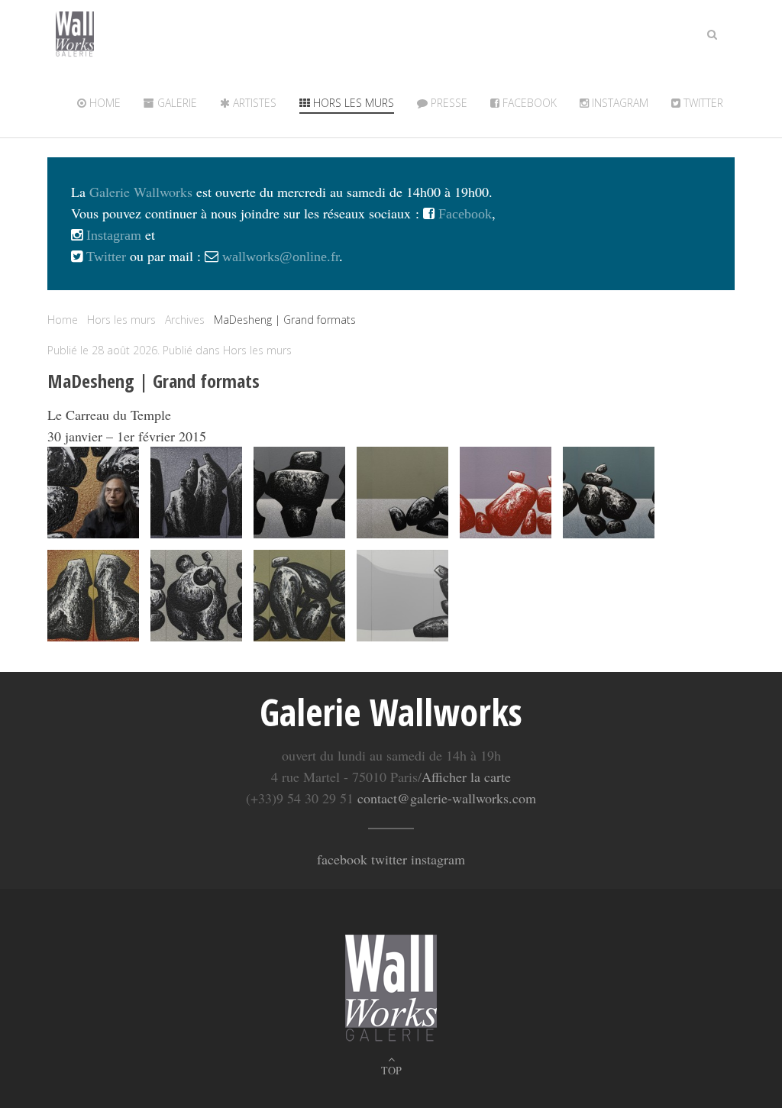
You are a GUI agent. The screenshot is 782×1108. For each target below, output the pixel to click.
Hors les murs (352, 102)
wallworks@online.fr (280, 256)
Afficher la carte (466, 776)
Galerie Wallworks (140, 192)
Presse (447, 102)
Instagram (618, 102)
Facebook (528, 102)
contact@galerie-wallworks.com (446, 798)
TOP (391, 1070)
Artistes (253, 102)
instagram (438, 859)
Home (103, 102)
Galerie (175, 102)
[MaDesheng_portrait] (93, 492)
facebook (342, 859)
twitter (701, 102)
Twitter (104, 256)
